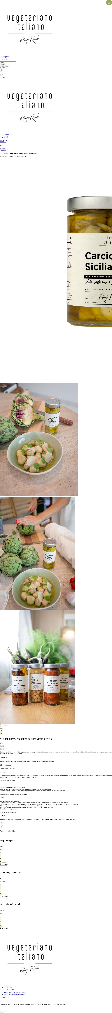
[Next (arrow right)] (2, 1012)
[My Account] (1, 75)
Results (3, 64)
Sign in (1, 145)
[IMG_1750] (37, 609)
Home (1, 153)
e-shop (6, 153)
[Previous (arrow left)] (0, 1012)
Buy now (3, 865)
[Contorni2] (37, 723)
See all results (4, 66)
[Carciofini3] (39, 496)
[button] (56, 823)
